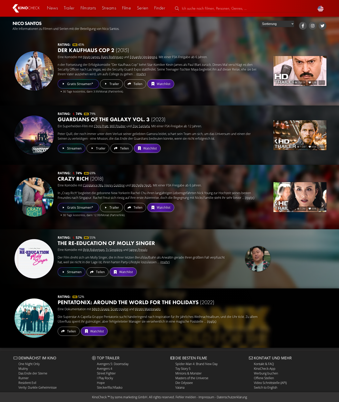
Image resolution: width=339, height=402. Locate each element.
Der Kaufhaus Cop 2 (93, 50)
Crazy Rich (81, 178)
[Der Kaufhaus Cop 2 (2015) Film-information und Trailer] (34, 71)
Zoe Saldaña (141, 126)
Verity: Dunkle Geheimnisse (37, 387)
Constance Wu (93, 185)
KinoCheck (99, 397)
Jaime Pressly (138, 250)
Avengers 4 (104, 369)
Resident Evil (27, 383)
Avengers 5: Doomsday (112, 364)
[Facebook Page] (303, 26)
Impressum (206, 397)
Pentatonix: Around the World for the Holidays (136, 302)
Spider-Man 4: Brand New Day (196, 364)
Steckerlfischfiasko (109, 387)
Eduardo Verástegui (143, 57)
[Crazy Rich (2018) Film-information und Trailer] (34, 197)
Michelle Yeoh (141, 185)
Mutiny (23, 369)
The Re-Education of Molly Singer (106, 243)
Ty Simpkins (114, 250)
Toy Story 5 (182, 369)
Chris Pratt (101, 126)
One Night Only (29, 364)
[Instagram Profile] (313, 26)
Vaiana (179, 387)
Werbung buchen (266, 373)
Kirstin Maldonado (147, 309)
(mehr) (141, 74)
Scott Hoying (119, 309)
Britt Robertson (93, 250)
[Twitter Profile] (322, 26)
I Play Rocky (105, 378)
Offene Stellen (264, 378)
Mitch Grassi (100, 309)
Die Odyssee (184, 383)
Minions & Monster (188, 373)
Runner (23, 378)
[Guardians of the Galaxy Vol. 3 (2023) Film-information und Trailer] (34, 135)
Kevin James (91, 57)
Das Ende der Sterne (32, 373)
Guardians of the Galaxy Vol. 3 (112, 119)
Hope (101, 383)
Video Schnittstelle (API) (270, 383)
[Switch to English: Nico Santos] (320, 8)
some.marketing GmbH (131, 397)
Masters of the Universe (191, 378)
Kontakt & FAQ (264, 364)
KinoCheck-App (264, 369)
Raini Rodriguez (112, 57)
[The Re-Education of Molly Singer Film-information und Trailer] (34, 258)
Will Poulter (118, 126)
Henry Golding (114, 185)
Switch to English (265, 387)
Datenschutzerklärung (232, 397)
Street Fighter (106, 373)
